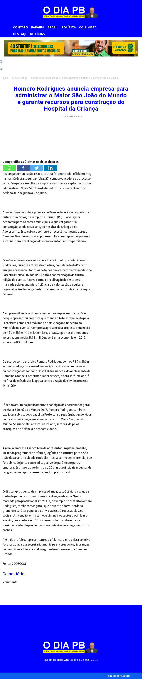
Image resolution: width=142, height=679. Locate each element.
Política (69, 27)
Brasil (53, 27)
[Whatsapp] (9, 168)
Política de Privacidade (119, 675)
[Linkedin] (50, 168)
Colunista (88, 27)
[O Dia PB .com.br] (71, 12)
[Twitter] (36, 168)
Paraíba (37, 27)
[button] (135, 27)
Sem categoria (19, 77)
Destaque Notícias (29, 34)
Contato (20, 27)
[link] (71, 48)
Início (5, 77)
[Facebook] (23, 168)
